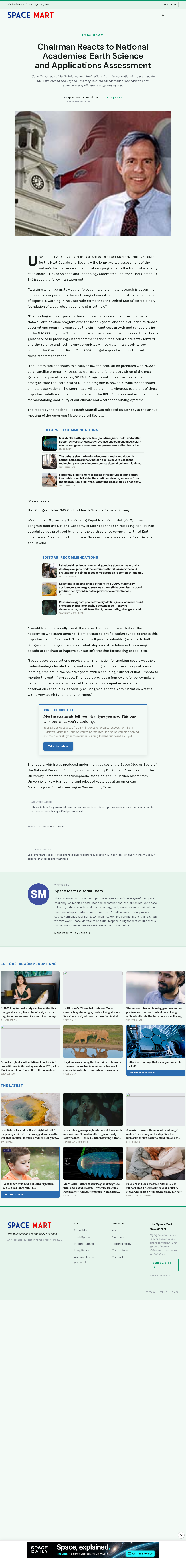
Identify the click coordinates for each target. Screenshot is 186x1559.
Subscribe (170, 4)
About (116, 1230)
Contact (117, 1257)
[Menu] (172, 14)
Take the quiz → (58, 746)
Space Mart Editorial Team (84, 97)
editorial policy (119, 925)
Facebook (49, 826)
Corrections (120, 1250)
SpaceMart (81, 1230)
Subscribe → (162, 1265)
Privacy (150, 1292)
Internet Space (84, 1244)
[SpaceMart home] (30, 14)
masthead (62, 858)
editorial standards (39, 858)
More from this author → (72, 933)
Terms (163, 1292)
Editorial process (113, 97)
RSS (170, 1275)
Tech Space (82, 1237)
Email (61, 826)
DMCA (175, 1292)
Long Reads (82, 1250)
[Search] (163, 15)
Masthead (118, 1237)
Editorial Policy (121, 1244)
